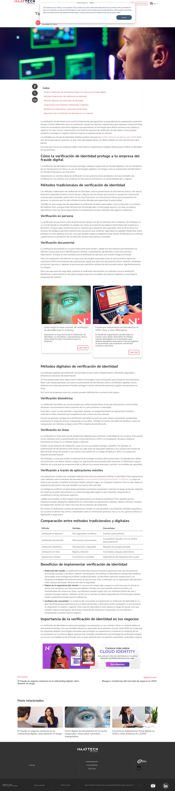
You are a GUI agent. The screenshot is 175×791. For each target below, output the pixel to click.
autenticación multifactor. (117, 479)
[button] (82, 3)
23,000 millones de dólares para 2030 (118, 137)
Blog (92, 3)
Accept (124, 17)
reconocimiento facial (94, 479)
